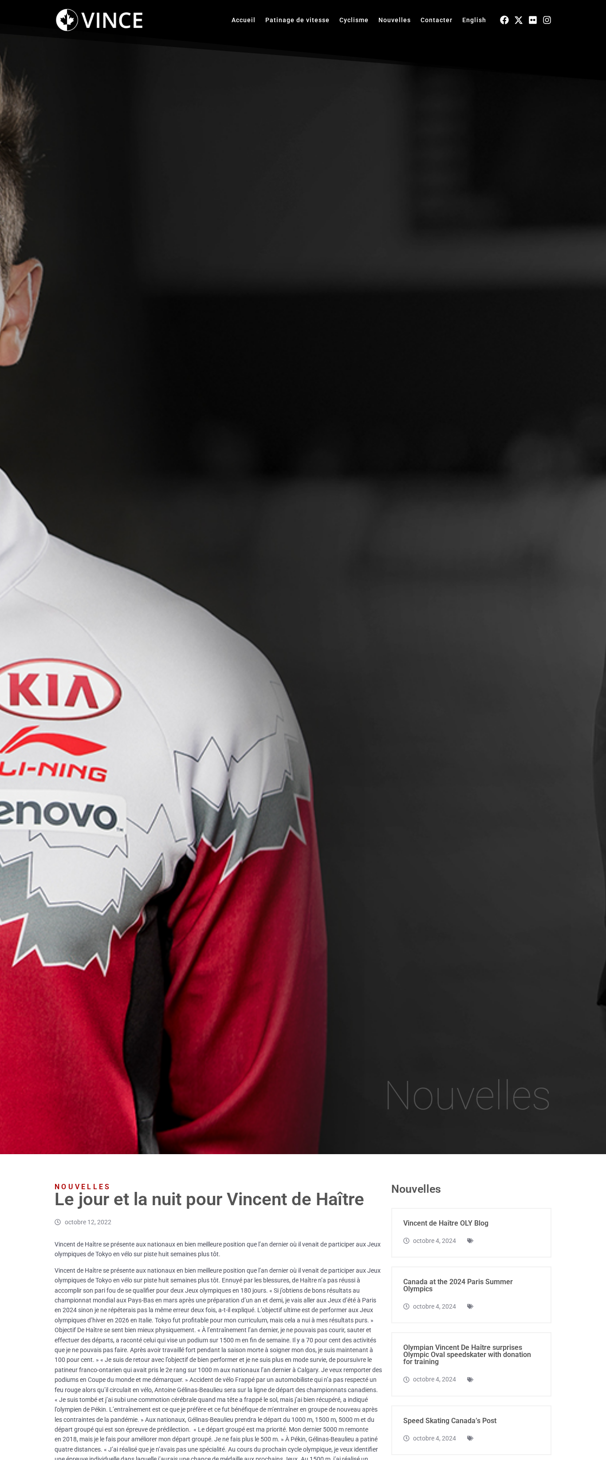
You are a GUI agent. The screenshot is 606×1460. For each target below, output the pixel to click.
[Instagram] (547, 20)
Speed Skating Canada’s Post (449, 1420)
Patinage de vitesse (297, 20)
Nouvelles (394, 20)
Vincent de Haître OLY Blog (445, 1223)
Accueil (244, 20)
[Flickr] (532, 20)
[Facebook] (504, 20)
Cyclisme (354, 20)
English (474, 20)
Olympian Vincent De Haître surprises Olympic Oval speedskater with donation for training (467, 1354)
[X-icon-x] (518, 20)
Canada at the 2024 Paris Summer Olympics (458, 1285)
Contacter (437, 20)
